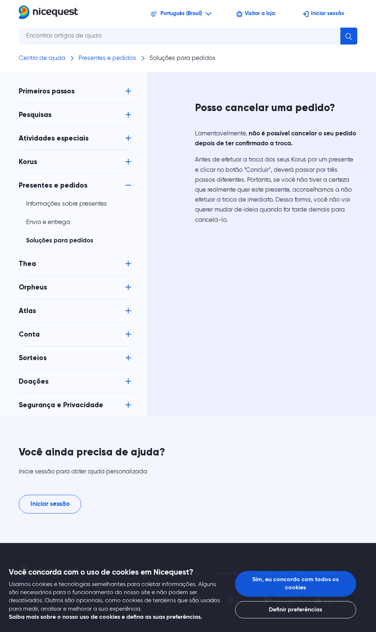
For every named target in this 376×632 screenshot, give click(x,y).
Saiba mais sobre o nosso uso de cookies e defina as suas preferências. (105, 617)
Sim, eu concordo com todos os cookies (295, 584)
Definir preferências (295, 610)
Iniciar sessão (327, 13)
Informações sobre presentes (66, 204)
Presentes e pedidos (107, 58)
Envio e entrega (48, 222)
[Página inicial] (48, 14)
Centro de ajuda (42, 58)
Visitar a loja (260, 13)
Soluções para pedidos (182, 58)
